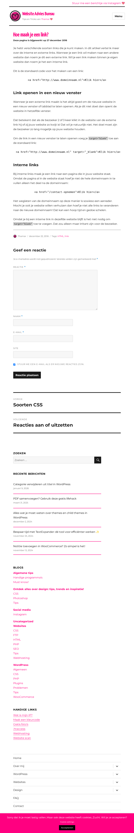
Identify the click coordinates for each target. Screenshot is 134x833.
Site (15, 348)
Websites (19, 626)
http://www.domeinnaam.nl (62, 80)
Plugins (18, 683)
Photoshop (20, 598)
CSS (15, 593)
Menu (118, 16)
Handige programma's (27, 577)
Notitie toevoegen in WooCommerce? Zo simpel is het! (49, 546)
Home (17, 758)
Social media (22, 609)
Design (18, 790)
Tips (15, 602)
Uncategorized (23, 621)
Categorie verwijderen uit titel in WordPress (41, 484)
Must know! (21, 582)
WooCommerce (23, 696)
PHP (16, 644)
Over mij (18, 766)
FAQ (16, 798)
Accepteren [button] (67, 827)
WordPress (20, 664)
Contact (18, 806)
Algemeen (20, 669)
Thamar (45, 19)
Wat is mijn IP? (23, 715)
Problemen (20, 687)
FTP (15, 635)
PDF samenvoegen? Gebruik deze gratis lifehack (44, 498)
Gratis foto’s (20, 724)
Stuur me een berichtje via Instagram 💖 (98, 3)
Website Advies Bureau (38, 14)
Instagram (20, 614)
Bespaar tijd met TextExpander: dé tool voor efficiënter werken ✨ (56, 531)
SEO (16, 648)
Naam (18, 316)
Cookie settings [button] (67, 822)
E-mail (18, 332)
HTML (61, 236)
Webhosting (21, 657)
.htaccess (19, 728)
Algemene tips (23, 573)
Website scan (22, 738)
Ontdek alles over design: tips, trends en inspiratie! (48, 589)
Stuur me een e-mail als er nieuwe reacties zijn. (50, 364)
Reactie (19, 267)
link (67, 236)
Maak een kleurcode (26, 719)
